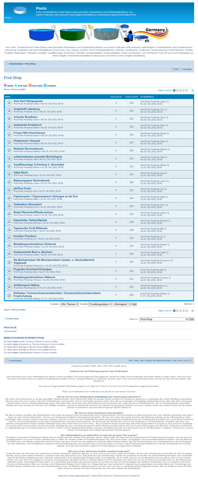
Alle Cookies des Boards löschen (155, 360)
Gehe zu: (133, 319)
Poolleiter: (55, 304)
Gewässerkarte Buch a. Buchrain (33, 252)
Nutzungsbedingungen (80, 476)
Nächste (188, 304)
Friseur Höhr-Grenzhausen (29, 132)
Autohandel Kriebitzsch (28, 124)
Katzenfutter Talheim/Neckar (30, 220)
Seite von (165, 90)
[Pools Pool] (99, 41)
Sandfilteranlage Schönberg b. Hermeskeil (39, 164)
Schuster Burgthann (26, 117)
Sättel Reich (21, 172)
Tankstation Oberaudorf (28, 204)
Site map (22, 86)
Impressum (63, 476)
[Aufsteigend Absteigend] (125, 304)
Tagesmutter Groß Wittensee (30, 228)
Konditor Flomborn (25, 236)
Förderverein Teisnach (27, 140)
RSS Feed (37, 86)
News (10, 86)
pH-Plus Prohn (22, 188)
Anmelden (187, 69)
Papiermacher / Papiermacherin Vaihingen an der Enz (46, 196)
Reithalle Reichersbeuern (29, 148)
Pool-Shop (30, 64)
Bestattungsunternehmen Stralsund (35, 244)
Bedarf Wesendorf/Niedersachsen (33, 212)
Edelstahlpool (101, 397)
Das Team (133, 360)
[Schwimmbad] (20, 9)
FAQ (176, 69)
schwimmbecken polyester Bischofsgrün (38, 156)
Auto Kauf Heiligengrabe (28, 101)
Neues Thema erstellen (15, 89)
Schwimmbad (16, 64)
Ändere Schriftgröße (189, 63)
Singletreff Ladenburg (27, 109)
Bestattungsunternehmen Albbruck (34, 277)
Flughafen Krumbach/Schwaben (33, 269)
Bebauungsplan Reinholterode (32, 180)
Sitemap (51, 86)
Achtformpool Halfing (26, 285)
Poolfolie (84, 304)
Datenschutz (97, 476)
